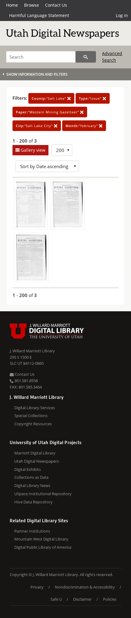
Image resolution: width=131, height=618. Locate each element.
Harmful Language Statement (39, 15)
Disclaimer (82, 599)
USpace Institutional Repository (43, 493)
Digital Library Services (34, 407)
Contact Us (56, 5)
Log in (122, 15)
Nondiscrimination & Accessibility (85, 587)
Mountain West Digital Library (41, 539)
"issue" (91, 98)
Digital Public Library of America (42, 547)
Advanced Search (112, 56)
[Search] (86, 57)
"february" (82, 125)
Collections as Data (31, 477)
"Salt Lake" (49, 98)
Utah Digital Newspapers (36, 461)
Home (12, 5)
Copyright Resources (33, 423)
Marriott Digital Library (34, 453)
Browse (31, 5)
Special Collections (31, 415)
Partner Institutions (32, 531)
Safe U (56, 599)
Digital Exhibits (27, 469)
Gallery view (32, 150)
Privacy (37, 587)
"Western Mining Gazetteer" (48, 112)
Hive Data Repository (33, 502)
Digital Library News (32, 485)
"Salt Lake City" (35, 125)
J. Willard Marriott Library (32, 351)
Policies (109, 599)
